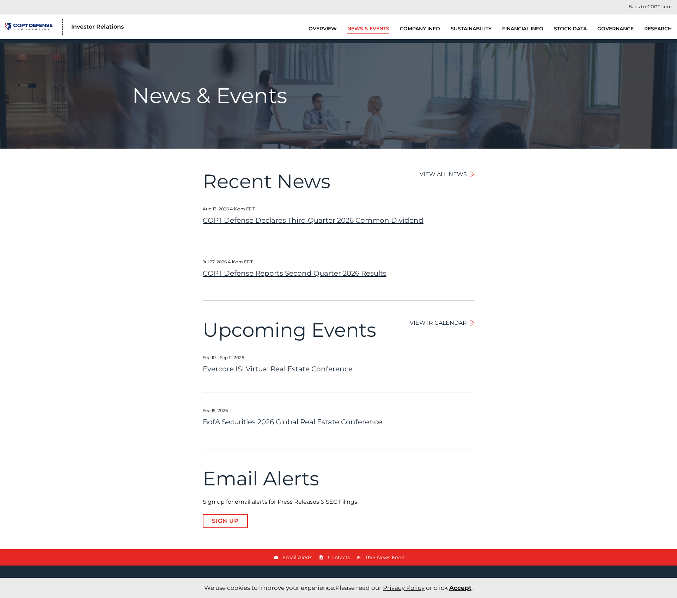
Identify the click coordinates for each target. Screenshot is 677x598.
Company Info (420, 28)
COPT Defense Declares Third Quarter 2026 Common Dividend (313, 220)
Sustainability (471, 28)
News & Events (368, 28)
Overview (323, 28)
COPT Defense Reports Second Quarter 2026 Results (294, 273)
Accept (460, 587)
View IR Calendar (438, 322)
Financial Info (522, 28)
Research (658, 28)
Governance (615, 28)
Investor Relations (97, 26)
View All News (443, 174)
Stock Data (570, 28)
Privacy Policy (404, 587)
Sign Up (225, 521)
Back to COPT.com (650, 7)
